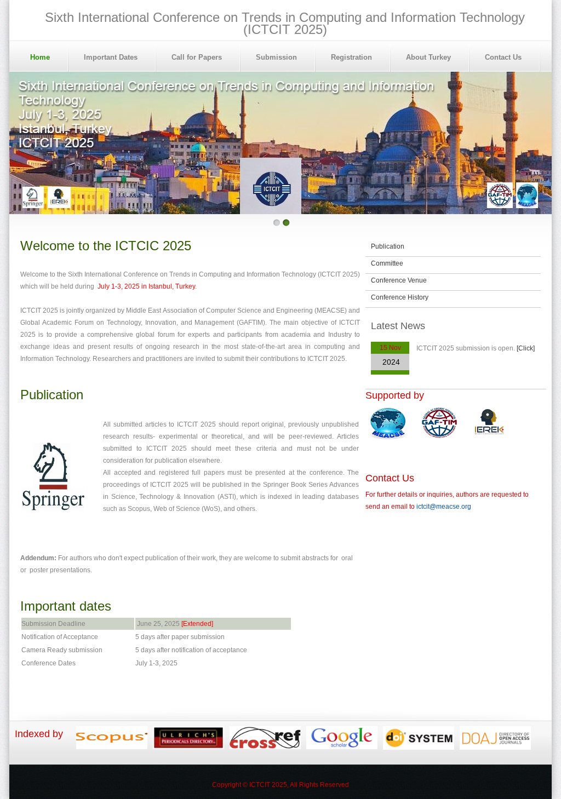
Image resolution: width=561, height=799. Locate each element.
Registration (351, 57)
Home (40, 57)
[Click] (526, 348)
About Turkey (428, 57)
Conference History (399, 297)
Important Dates (111, 57)
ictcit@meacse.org (443, 506)
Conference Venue (399, 280)
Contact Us (503, 57)
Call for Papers (196, 57)
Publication (387, 246)
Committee (387, 263)
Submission (276, 57)
